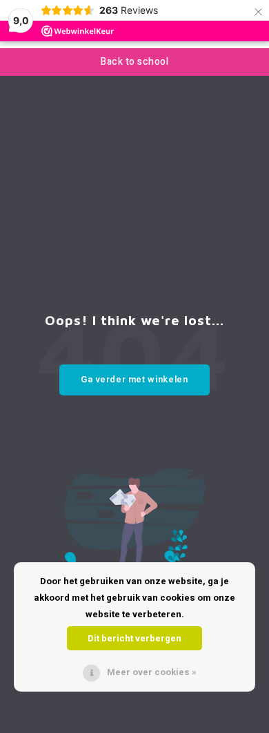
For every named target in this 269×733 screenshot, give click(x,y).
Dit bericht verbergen (134, 638)
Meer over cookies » (152, 672)
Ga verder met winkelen (134, 379)
